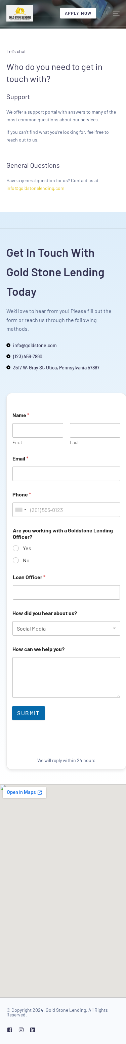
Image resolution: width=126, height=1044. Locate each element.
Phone (21, 494)
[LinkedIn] (32, 1030)
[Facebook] (9, 1030)
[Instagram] (21, 1030)
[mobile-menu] (113, 13)
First (17, 442)
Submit (28, 713)
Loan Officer (29, 577)
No (26, 560)
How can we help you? (38, 649)
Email (20, 458)
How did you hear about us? (44, 613)
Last (74, 442)
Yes (27, 548)
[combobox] (20, 510)
